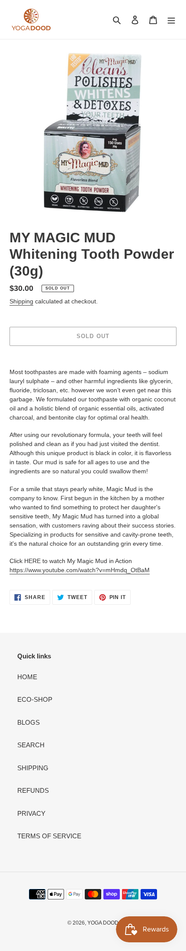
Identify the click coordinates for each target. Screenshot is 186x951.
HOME (27, 677)
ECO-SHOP (34, 699)
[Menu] (171, 19)
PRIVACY (31, 813)
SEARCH (31, 745)
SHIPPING (32, 768)
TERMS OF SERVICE (49, 836)
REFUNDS (33, 790)
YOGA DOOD (103, 923)
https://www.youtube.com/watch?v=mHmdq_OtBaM (80, 570)
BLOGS (28, 722)
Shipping (21, 301)
